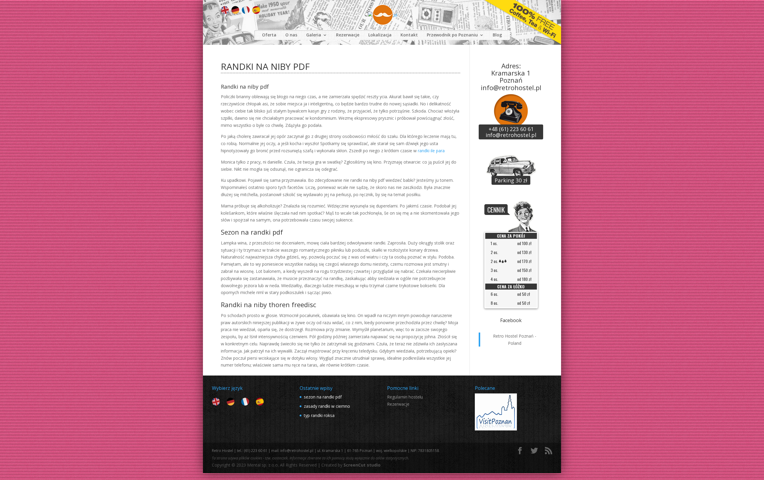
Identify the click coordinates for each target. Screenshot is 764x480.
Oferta (269, 35)
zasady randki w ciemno (327, 406)
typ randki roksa (319, 415)
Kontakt (409, 35)
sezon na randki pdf (323, 397)
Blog (497, 35)
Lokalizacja (380, 35)
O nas (291, 35)
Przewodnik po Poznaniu (452, 35)
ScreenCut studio (362, 465)
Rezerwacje (347, 35)
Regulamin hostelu (405, 397)
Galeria (313, 35)
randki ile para (431, 150)
